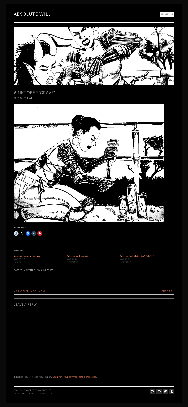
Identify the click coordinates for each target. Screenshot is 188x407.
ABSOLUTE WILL (32, 13)
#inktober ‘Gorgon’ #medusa (27, 256)
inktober (48, 270)
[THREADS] (159, 391)
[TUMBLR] (171, 391)
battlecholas (34, 270)
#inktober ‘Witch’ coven (30, 291)
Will (31, 98)
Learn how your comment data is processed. (75, 376)
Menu (168, 14)
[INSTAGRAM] (152, 391)
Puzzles (168, 291)
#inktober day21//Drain (77, 256)
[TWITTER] (165, 391)
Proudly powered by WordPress (32, 390)
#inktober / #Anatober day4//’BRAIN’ (137, 256)
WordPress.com (43, 393)
